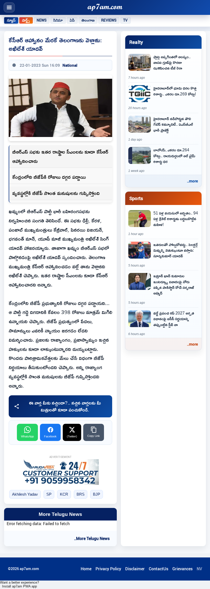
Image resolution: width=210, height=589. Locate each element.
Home (86, 569)
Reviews (109, 20)
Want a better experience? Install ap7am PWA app (19, 584)
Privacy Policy (108, 569)
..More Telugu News (92, 538)
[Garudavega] (60, 472)
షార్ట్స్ (26, 20)
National (69, 65)
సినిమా (58, 20)
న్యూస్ (11, 20)
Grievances (182, 569)
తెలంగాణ (88, 20)
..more (192, 180)
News (42, 20)
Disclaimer (135, 569)
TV (125, 20)
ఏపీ (72, 20)
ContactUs (158, 569)
